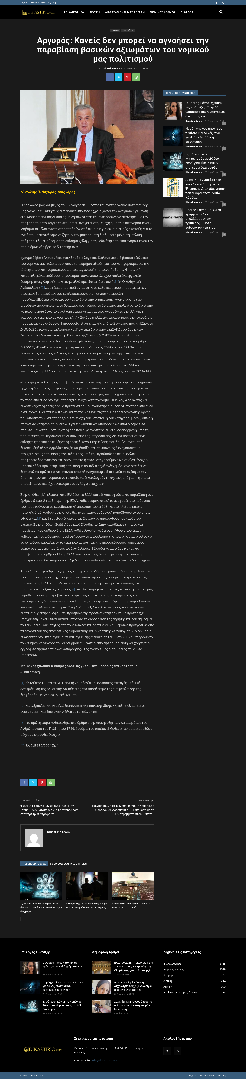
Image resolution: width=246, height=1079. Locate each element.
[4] (73, 589)
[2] (43, 287)
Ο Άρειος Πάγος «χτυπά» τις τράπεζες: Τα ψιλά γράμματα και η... (62, 966)
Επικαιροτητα (74, 12)
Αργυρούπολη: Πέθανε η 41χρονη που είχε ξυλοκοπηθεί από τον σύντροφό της (133, 986)
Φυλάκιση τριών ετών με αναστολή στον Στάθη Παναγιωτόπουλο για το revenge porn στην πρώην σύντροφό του (49, 810)
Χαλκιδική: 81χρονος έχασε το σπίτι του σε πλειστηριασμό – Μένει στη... (133, 1005)
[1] (117, 281)
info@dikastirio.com (104, 1060)
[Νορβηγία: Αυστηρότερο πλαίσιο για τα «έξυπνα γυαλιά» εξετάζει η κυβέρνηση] (173, 136)
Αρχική (23, 2)
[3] (39, 518)
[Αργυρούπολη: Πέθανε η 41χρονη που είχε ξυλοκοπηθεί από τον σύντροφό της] (101, 987)
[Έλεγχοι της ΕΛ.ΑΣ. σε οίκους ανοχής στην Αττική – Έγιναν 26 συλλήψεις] (87, 886)
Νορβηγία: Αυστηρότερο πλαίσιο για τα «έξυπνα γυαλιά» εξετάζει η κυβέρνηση (63, 986)
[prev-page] (22, 919)
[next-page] (29, 919)
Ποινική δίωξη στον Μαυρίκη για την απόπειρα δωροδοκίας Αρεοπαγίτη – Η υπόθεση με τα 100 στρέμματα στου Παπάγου (123, 810)
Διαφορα (187, 12)
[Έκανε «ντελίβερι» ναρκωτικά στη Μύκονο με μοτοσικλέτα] (133, 886)
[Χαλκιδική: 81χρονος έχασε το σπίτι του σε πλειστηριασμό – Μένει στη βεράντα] (101, 1006)
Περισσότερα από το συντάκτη (69, 863)
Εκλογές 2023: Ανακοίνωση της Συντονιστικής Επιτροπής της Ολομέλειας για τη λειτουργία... (134, 966)
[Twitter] (223, 2)
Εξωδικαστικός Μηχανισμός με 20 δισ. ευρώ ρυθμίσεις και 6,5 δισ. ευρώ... (62, 1005)
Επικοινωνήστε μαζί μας (43, 2)
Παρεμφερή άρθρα (34, 863)
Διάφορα (115, 30)
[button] (221, 12)
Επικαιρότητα (128, 30)
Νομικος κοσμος (162, 12)
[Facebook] (216, 2)
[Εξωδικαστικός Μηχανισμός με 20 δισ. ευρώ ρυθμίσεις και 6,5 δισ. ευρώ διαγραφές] (41, 886)
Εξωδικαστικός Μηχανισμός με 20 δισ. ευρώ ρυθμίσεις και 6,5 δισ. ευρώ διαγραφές (41, 907)
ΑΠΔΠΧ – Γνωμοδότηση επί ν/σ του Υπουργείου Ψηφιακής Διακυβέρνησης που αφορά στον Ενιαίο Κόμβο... (205, 188)
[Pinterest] (127, 77)
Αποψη (94, 12)
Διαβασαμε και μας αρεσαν (125, 12)
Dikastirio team (111, 68)
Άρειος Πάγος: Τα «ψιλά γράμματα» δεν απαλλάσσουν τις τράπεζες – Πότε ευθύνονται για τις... (203, 218)
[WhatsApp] (136, 77)
